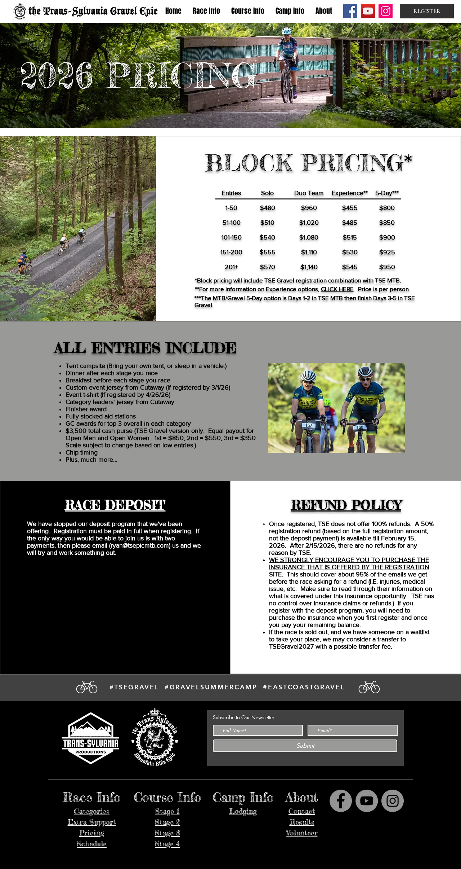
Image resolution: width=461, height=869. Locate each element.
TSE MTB (387, 280)
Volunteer (302, 832)
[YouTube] (368, 11)
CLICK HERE (337, 288)
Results (302, 821)
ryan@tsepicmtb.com (140, 545)
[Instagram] (386, 11)
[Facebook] (350, 11)
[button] (206, 11)
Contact (301, 811)
